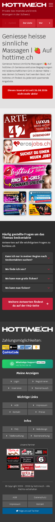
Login (16, 381)
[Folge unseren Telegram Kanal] (40, 197)
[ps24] (41, 452)
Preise (42, 412)
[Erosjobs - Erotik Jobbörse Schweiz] (27, 151)
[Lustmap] (41, 466)
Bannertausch (41, 388)
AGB (16, 405)
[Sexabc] (13, 459)
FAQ (16, 429)
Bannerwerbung (41, 436)
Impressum (41, 405)
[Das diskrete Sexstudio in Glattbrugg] (27, 177)
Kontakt (16, 412)
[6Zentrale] (41, 459)
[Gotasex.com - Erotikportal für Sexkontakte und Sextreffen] (27, 474)
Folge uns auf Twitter (28, 511)
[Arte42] (27, 126)
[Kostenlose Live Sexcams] (40, 209)
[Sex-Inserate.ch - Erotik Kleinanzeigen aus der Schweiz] (27, 452)
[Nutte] (13, 452)
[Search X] (27, 459)
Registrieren (42, 381)
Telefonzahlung (16, 436)
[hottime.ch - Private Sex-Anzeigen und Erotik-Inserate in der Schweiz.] (24, 5)
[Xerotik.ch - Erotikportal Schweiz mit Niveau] (13, 466)
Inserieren (16, 388)
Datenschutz (40, 497)
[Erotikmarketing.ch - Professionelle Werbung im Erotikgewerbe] (15, 209)
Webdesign (41, 429)
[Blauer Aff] (15, 197)
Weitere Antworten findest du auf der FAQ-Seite (25, 303)
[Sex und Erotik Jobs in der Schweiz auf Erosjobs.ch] (27, 466)
